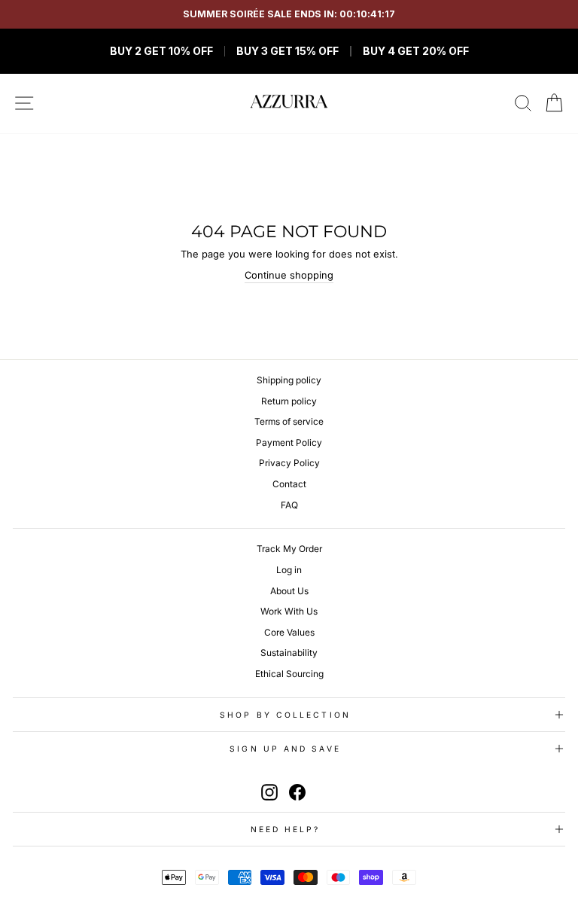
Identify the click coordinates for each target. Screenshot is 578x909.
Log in (289, 569)
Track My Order (289, 548)
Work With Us (289, 611)
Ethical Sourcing (289, 673)
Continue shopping (289, 275)
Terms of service (289, 421)
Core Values (289, 632)
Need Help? (286, 829)
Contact (289, 484)
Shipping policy (289, 380)
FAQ (289, 505)
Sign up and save (285, 748)
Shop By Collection (285, 714)
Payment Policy (289, 442)
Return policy (289, 401)
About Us (289, 590)
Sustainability (289, 652)
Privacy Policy (289, 462)
